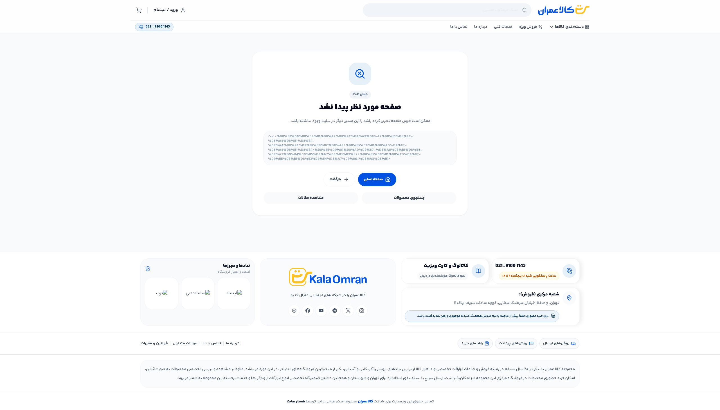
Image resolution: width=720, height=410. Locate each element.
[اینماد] (233, 293)
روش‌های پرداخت (513, 343)
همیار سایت (296, 401)
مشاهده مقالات (311, 198)
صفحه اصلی (373, 179)
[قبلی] (245, 293)
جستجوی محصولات (409, 198)
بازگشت (335, 179)
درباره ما (233, 343)
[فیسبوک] (307, 310)
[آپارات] (294, 310)
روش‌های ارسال (556, 343)
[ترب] (161, 293)
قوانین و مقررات (154, 343)
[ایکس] (348, 310)
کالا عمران (365, 401)
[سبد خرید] (139, 10)
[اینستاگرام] (361, 310)
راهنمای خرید (472, 343)
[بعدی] (150, 293)
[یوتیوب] (321, 310)
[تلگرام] (334, 310)
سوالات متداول (186, 343)
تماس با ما (212, 343)
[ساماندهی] (197, 293)
